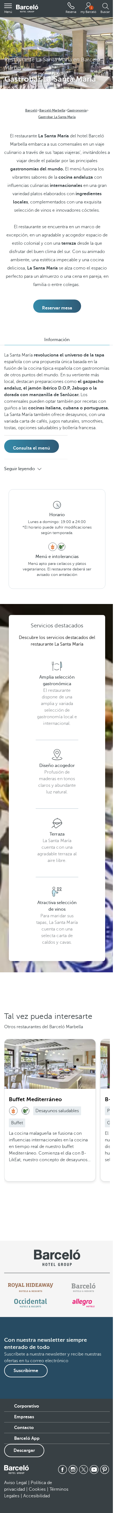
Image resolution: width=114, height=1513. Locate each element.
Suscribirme (26, 1370)
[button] (8, 8)
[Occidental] (30, 1303)
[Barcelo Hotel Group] (16, 1469)
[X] (83, 1469)
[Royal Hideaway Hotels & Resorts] (30, 1287)
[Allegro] (83, 1303)
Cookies (37, 1489)
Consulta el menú (31, 448)
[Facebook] (62, 1469)
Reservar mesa (57, 308)
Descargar (24, 1450)
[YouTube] (94, 1469)
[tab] (57, 339)
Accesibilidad (36, 1495)
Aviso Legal (15, 1482)
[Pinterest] (104, 1469)
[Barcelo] (83, 1287)
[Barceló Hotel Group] (27, 9)
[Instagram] (73, 1469)
